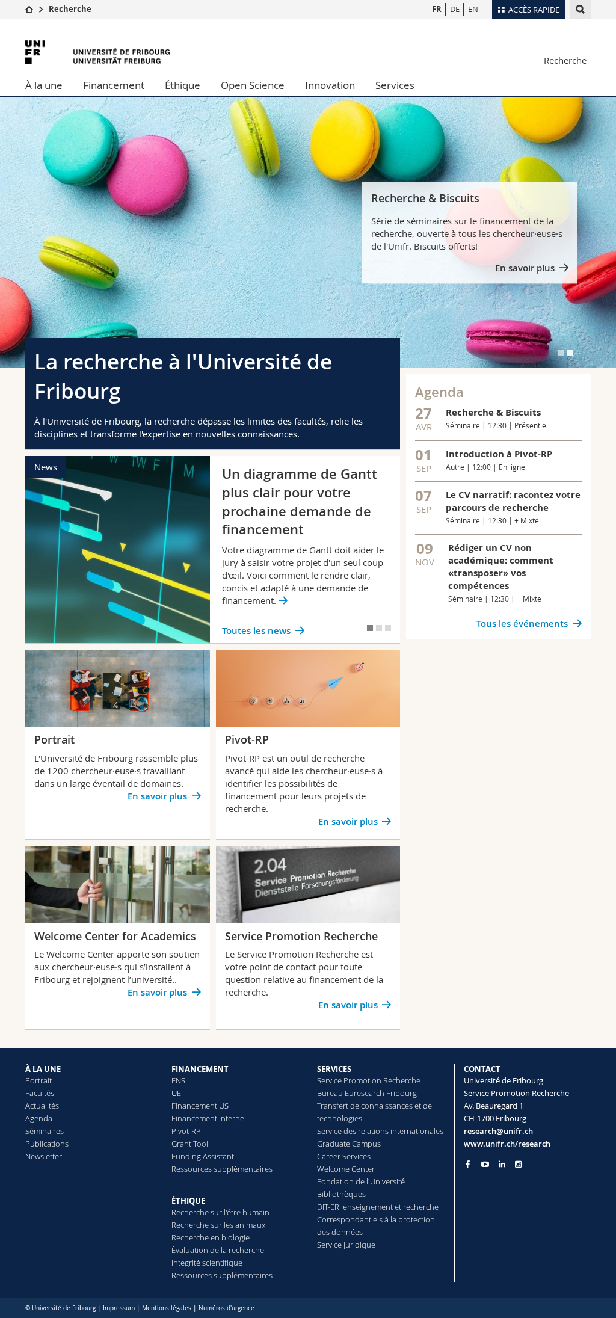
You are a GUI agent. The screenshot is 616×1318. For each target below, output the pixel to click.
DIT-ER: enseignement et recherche (378, 1206)
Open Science (253, 85)
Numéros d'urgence (226, 1308)
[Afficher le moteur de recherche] (580, 9)
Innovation (330, 85)
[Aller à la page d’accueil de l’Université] (97, 52)
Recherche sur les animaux (218, 1224)
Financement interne (207, 1118)
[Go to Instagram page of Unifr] (518, 1164)
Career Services (344, 1156)
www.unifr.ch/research (507, 1143)
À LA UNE (43, 1069)
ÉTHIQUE (188, 1200)
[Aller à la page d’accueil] (29, 9)
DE (455, 9)
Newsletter (43, 1156)
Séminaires (44, 1131)
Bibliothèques (341, 1194)
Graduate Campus (349, 1143)
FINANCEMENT (200, 1069)
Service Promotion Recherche (368, 1080)
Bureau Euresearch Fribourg (367, 1093)
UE (176, 1093)
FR (437, 9)
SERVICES (334, 1069)
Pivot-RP (186, 1131)
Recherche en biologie (210, 1237)
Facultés (39, 1093)
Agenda (38, 1118)
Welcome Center (346, 1168)
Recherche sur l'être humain (220, 1212)
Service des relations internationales (380, 1131)
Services (394, 85)
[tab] (561, 353)
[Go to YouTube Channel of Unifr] (485, 1164)
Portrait (38, 1080)
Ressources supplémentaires (222, 1168)
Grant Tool (189, 1143)
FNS (178, 1080)
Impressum (119, 1308)
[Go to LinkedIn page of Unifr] (502, 1164)
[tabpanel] (308, 232)
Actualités (42, 1105)
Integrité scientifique (206, 1262)
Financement (113, 85)
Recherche (70, 9)
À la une (44, 85)
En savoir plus (525, 268)
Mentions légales (166, 1308)
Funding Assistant (202, 1156)
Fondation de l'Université (361, 1181)
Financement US (200, 1105)
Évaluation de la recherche (217, 1250)
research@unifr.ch (498, 1131)
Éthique (182, 85)
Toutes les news (256, 630)
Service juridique (346, 1244)
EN (473, 9)
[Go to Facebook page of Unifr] (468, 1164)
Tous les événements (522, 623)
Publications (47, 1143)
